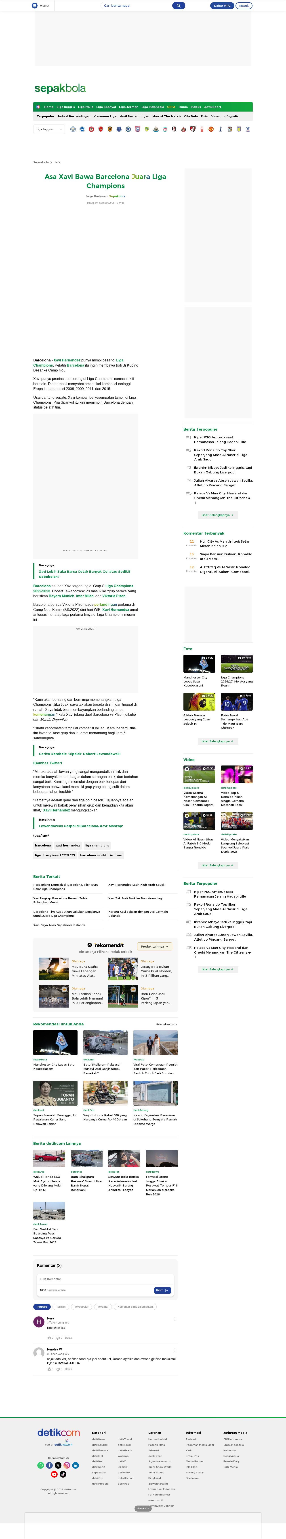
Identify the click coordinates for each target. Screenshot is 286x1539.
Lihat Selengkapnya (216, 515)
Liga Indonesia (152, 107)
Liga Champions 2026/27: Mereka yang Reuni (237, 681)
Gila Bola (191, 116)
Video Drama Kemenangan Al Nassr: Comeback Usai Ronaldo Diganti (198, 799)
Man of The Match (166, 116)
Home (49, 107)
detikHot (97, 1461)
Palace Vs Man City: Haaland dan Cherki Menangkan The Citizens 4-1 (222, 498)
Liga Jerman (128, 107)
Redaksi (191, 1439)
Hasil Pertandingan (134, 116)
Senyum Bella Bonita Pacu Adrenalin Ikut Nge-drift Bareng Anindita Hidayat (123, 1183)
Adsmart (153, 1450)
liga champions (97, 845)
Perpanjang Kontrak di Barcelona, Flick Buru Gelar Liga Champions (65, 886)
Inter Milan (85, 596)
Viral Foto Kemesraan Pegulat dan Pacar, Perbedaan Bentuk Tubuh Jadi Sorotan (155, 1069)
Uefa (57, 162)
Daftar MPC (222, 5)
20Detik (122, 1466)
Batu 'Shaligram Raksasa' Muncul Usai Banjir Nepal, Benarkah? (101, 1069)
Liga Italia (85, 107)
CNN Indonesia (232, 1439)
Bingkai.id (154, 1478)
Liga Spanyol (106, 107)
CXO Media (230, 1466)
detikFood (124, 1444)
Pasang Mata (156, 1444)
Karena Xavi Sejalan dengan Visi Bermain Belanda (138, 913)
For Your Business (159, 1494)
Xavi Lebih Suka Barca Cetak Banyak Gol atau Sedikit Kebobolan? (84, 574)
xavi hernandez (68, 845)
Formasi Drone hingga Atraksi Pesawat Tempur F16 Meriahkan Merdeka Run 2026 (162, 1185)
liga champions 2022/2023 (55, 855)
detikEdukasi (100, 1444)
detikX (122, 1461)
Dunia (183, 107)
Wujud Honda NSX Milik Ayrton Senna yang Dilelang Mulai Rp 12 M (47, 1183)
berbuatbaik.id (157, 1439)
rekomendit (155, 1500)
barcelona (43, 845)
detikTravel (125, 1439)
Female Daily (231, 1461)
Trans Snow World (160, 1466)
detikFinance (100, 1450)
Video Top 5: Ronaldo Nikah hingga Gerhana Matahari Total (232, 799)
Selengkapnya (165, 1024)
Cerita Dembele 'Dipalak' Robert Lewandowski (79, 754)
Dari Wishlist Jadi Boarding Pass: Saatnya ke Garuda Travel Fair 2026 (47, 1235)
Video (215, 116)
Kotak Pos (192, 1456)
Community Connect (161, 1505)
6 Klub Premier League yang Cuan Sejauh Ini (196, 719)
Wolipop (123, 1456)
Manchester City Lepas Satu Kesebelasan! (53, 1067)
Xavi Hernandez (67, 360)
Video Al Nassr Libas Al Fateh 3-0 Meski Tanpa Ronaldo (198, 843)
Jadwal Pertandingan (73, 116)
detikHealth (125, 1450)
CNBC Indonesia (233, 1444)
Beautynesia (231, 1456)
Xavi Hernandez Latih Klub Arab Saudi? (137, 884)
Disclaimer (192, 1478)
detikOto (97, 1478)
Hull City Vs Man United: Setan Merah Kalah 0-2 (225, 543)
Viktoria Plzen (114, 596)
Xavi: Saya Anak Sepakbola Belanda (59, 925)
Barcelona (76, 365)
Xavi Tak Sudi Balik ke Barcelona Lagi (135, 898)
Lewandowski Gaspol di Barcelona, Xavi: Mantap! (81, 826)
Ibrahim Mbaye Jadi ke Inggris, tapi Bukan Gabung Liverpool (223, 470)
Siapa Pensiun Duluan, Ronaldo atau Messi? (226, 556)
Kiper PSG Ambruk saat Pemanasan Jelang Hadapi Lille (220, 439)
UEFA (171, 107)
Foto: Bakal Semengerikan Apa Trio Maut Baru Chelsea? (234, 721)
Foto (204, 116)
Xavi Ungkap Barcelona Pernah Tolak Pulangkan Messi (60, 900)
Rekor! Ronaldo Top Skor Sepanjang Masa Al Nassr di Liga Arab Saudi (220, 455)
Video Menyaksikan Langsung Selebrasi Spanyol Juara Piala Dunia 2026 (235, 845)
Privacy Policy (195, 1472)
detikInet (97, 1456)
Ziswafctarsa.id (158, 1483)
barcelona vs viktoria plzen (101, 855)
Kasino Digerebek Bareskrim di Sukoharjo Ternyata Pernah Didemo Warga (155, 1119)
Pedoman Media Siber (200, 1444)
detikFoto (124, 1472)
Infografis (231, 116)
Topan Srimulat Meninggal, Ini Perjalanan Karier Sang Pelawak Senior (54, 1119)
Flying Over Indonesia (162, 1489)
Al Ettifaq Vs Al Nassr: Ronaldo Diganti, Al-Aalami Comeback (225, 569)
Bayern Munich (61, 596)
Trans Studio (156, 1472)
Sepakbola (41, 162)
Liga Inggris (66, 107)
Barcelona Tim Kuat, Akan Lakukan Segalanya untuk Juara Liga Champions (66, 913)
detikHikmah (125, 1478)
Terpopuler (45, 116)
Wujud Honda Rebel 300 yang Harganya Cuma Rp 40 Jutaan (105, 1117)
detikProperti (100, 1483)
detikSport (212, 107)
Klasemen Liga (105, 116)
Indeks (196, 107)
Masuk (244, 5)
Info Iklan (191, 1466)
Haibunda (229, 1450)
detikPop (123, 1483)
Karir (189, 1450)
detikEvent (155, 1456)
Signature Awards (159, 1461)
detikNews (98, 1439)
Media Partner (195, 1461)
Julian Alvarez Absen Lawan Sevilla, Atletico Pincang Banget (223, 483)
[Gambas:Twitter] (47, 763)
